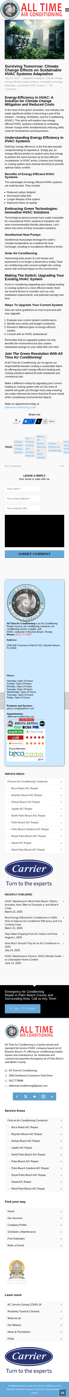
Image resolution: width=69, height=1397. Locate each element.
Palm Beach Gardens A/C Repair (30, 829)
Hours (10, 675)
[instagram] (43, 1096)
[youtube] (34, 1096)
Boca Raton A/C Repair (24, 788)
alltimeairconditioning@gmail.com (28, 1085)
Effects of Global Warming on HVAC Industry (41, 447)
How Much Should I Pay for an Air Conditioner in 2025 (32, 945)
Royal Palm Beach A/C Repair (28, 836)
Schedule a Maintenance (22, 1231)
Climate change (54, 78)
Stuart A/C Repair (21, 843)
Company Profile (17, 1225)
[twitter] (26, 1096)
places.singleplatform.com (20, 708)
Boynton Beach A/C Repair (26, 795)
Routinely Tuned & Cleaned (23, 1311)
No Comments (13, 466)
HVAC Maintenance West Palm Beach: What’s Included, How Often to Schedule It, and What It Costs (31, 905)
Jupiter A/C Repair (21, 808)
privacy (34, 1393)
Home (11, 1211)
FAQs (11, 1338)
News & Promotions (19, 1332)
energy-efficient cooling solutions (22, 82)
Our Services (15, 1218)
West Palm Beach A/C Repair (28, 849)
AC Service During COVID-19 (24, 1304)
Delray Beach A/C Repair (25, 802)
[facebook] (17, 1096)
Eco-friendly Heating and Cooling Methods (30, 447)
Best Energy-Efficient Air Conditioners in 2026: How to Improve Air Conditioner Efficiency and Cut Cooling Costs (33, 921)
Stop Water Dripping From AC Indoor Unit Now (31, 934)
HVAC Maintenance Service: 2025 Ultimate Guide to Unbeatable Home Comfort (33, 958)
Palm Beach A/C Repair (25, 822)
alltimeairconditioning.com (20, 407)
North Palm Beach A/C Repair (28, 815)
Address (11, 640)
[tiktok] (52, 1096)
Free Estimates (16, 1238)
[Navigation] (67, 10)
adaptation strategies (33, 78)
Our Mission (14, 1325)
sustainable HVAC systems (31, 85)
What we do (14, 1318)
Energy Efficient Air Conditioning (54, 447)
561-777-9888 (24, 1008)
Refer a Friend (16, 1245)
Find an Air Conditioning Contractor (28, 781)
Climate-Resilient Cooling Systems (18, 447)
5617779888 (16, 1080)
